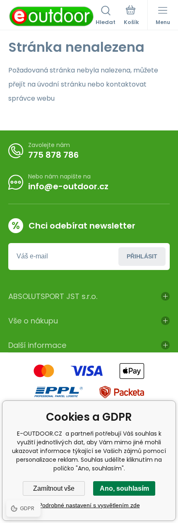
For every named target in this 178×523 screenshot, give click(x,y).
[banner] (52, 16)
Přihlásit (142, 256)
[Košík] (131, 16)
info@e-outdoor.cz (68, 186)
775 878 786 (53, 155)
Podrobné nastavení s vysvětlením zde (89, 505)
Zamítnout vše (54, 488)
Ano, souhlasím (124, 488)
